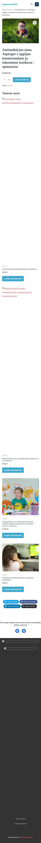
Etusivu (4, 10)
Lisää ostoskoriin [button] (13, 278)
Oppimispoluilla (10, 4)
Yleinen (11, 10)
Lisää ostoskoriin (22, 80)
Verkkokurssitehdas (26, 837)
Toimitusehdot (20, 819)
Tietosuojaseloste (21, 823)
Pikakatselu (20, 260)
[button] (32, 4)
